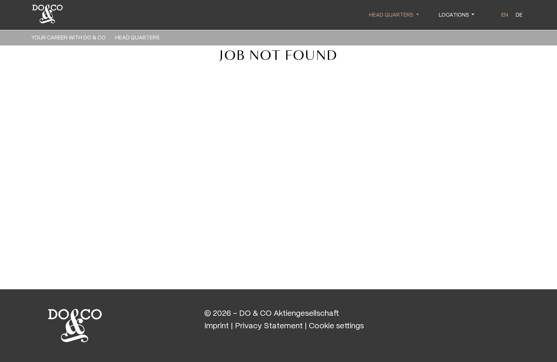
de (519, 15)
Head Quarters (137, 38)
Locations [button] (454, 15)
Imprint (216, 326)
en (504, 15)
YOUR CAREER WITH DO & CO (68, 38)
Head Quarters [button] (392, 15)
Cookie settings (336, 326)
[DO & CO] (75, 324)
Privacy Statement (269, 326)
